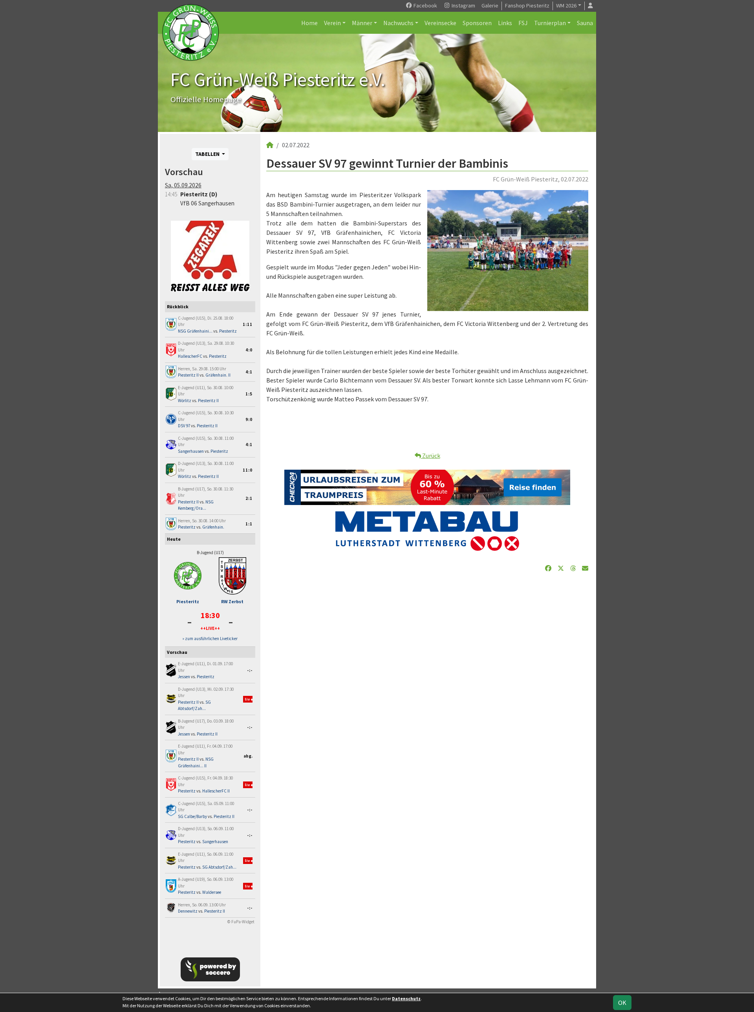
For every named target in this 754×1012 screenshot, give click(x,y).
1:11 (248, 324)
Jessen (184, 676)
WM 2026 (566, 5)
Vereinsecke (440, 23)
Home (309, 23)
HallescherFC (190, 356)
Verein (332, 23)
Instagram (462, 5)
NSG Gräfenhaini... (195, 331)
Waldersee (211, 892)
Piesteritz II (188, 375)
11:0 (248, 470)
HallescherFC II (216, 791)
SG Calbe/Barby (192, 816)
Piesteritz (228, 331)
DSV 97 (184, 425)
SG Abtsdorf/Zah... (219, 867)
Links (505, 23)
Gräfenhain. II (218, 375)
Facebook (424, 5)
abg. (248, 756)
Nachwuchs (398, 23)
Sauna (585, 23)
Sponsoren (477, 23)
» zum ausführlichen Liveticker (210, 638)
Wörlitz (184, 400)
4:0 (249, 350)
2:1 (249, 498)
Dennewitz (188, 911)
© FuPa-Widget (240, 921)
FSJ (523, 23)
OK (622, 1003)
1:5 (249, 394)
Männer (362, 23)
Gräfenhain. (213, 527)
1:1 (249, 524)
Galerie (489, 5)
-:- (250, 670)
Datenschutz (406, 998)
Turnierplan (550, 23)
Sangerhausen (191, 451)
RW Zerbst (232, 601)
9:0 (249, 419)
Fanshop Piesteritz (527, 5)
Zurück (430, 455)
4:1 (249, 372)
